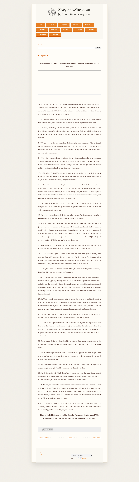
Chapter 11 (55, 34)
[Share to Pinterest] (52, 429)
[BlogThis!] (46, 429)
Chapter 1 (52, 24)
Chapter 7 (66, 29)
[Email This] (43, 429)
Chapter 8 (79, 29)
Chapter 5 (42, 29)
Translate (84, 458)
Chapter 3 (76, 24)
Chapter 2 (64, 24)
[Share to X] (48, 429)
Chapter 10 (42, 34)
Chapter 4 (88, 24)
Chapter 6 (54, 29)
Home (40, 24)
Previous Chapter (43, 437)
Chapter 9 (91, 29)
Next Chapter (96, 437)
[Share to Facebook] (50, 429)
